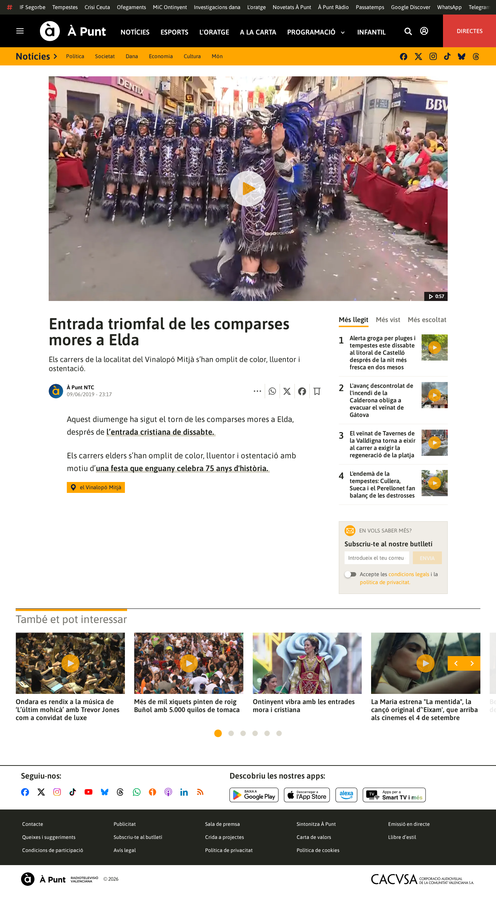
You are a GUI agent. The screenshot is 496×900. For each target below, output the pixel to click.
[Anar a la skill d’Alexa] (346, 795)
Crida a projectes (224, 837)
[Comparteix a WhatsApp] (272, 391)
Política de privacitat (229, 850)
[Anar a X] (42, 792)
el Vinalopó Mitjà (100, 487)
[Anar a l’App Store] (307, 795)
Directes (470, 31)
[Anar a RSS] (202, 792)
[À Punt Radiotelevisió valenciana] (59, 879)
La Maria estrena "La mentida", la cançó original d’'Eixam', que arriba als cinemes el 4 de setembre (424, 710)
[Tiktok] (447, 56)
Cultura (192, 56)
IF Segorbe (32, 7)
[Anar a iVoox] (154, 792)
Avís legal (125, 850)
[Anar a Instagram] (58, 792)
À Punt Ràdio (333, 7)
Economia (161, 56)
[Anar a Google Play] (254, 795)
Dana (132, 56)
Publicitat (125, 824)
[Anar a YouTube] (90, 792)
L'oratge (256, 7)
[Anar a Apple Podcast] (169, 792)
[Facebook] (403, 56)
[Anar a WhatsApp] (138, 792)
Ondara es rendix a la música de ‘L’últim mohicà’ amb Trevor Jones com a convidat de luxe (67, 710)
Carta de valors (314, 837)
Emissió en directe (409, 824)
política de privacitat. (385, 582)
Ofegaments (131, 7)
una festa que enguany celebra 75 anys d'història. (183, 468)
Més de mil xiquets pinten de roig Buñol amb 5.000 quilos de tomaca (187, 706)
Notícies (135, 32)
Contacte (32, 824)
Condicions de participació (52, 850)
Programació (311, 32)
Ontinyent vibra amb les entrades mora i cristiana (304, 706)
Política (75, 56)
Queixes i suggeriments (49, 837)
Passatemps (370, 7)
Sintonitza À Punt (316, 824)
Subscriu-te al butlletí (138, 837)
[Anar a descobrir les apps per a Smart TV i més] (394, 795)
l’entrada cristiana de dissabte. (161, 432)
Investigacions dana (217, 7)
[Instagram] (433, 56)
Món (217, 56)
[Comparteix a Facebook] (302, 391)
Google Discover (410, 7)
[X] (418, 56)
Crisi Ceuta (97, 7)
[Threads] (476, 56)
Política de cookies (318, 850)
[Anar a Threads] (122, 792)
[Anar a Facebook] (26, 792)
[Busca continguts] (408, 32)
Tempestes (65, 7)
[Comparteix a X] (287, 391)
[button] (218, 733)
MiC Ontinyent (170, 7)
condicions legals (409, 574)
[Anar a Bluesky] (106, 792)
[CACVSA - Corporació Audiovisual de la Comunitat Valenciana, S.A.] (422, 879)
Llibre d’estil (402, 837)
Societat (105, 56)
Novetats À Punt (292, 7)
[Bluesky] (461, 56)
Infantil (371, 32)
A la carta (258, 32)
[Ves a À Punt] (73, 31)
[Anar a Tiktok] (74, 792)
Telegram (480, 7)
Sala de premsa (222, 824)
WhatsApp (449, 7)
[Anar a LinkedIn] (185, 792)
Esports (174, 32)
